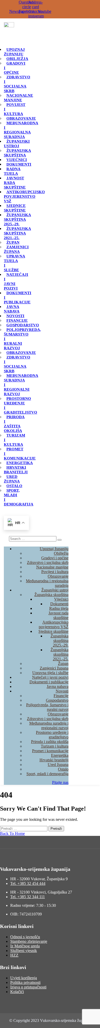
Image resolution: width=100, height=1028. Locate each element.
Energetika (19, 463)
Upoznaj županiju (14, 51)
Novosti (15, 316)
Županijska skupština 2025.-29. (17, 219)
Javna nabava (11, 309)
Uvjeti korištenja (23, 978)
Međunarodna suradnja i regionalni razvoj (48, 725)
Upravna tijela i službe (14, 263)
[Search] (59, 540)
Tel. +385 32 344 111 (27, 897)
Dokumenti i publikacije (48, 682)
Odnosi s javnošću (25, 937)
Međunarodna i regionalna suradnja (21, 130)
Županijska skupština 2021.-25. (17, 233)
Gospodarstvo (22, 325)
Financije (17, 320)
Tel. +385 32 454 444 (27, 883)
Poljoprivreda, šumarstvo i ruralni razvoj (47, 707)
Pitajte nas (60, 782)
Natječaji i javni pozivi (50, 677)
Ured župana (12, 479)
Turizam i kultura (54, 746)
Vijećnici (16, 160)
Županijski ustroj (17, 143)
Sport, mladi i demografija (47, 774)
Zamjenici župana (16, 249)
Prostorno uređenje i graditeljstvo (20, 405)
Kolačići (17, 991)
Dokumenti (18, 164)
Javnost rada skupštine (58, 615)
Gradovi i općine (54, 558)
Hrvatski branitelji (16, 469)
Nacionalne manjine (18, 97)
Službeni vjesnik (23, 950)
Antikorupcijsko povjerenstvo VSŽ (24, 196)
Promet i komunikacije (50, 751)
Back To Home (12, 833)
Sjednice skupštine (15, 208)
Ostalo (14, 486)
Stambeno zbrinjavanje (28, 941)
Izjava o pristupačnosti (28, 987)
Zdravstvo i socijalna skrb (17, 84)
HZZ (14, 955)
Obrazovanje (21, 118)
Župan (12, 242)
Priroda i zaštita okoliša (14, 424)
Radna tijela (12, 171)
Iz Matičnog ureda (25, 946)
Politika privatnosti (25, 982)
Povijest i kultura (54, 571)
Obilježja (17, 59)
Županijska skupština (17, 152)
